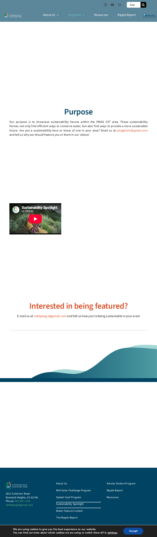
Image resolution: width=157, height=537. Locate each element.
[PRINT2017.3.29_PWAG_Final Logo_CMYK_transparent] (149, 14)
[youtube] (112, 4)
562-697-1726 (22, 501)
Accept (133, 531)
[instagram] (105, 4)
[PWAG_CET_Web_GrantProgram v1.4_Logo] (12, 14)
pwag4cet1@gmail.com (132, 130)
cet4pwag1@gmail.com (50, 316)
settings (112, 533)
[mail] (119, 4)
